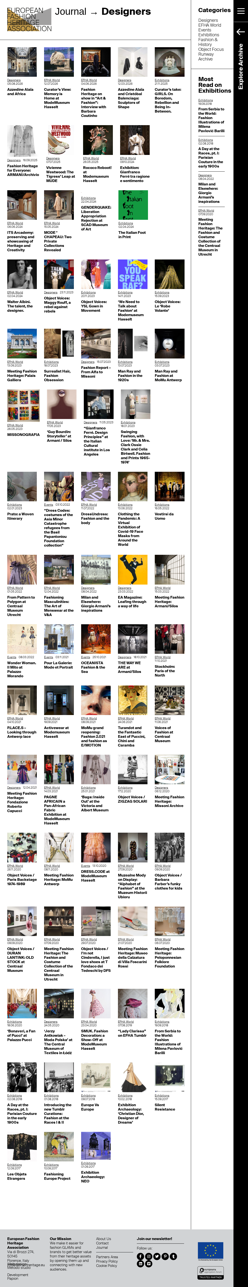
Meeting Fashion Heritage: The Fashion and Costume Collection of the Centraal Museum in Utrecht (210, 237)
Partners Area (107, 1257)
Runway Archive (206, 56)
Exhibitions (162, 80)
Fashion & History (208, 42)
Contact (102, 1243)
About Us (103, 1238)
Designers (14, 80)
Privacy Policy (107, 1261)
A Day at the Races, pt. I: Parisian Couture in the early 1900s (210, 157)
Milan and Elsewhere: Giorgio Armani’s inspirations (209, 193)
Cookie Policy (106, 1265)
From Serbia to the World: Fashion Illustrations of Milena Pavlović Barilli (211, 120)
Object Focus (211, 49)
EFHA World (52, 80)
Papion (12, 1278)
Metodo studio (19, 1267)
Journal (70, 11)
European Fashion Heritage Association (29, 20)
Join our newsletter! (154, 1239)
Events (48, 505)
